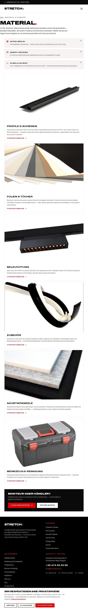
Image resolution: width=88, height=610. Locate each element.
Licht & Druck (50, 538)
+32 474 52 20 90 (57, 565)
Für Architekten (9, 572)
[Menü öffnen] (82, 9)
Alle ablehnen (26, 605)
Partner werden (47, 505)
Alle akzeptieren (45, 605)
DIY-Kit (48, 545)
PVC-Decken (50, 531)
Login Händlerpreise (20, 505)
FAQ (5, 582)
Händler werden (9, 558)
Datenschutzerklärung (18, 599)
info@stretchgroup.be (53, 569)
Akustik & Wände (51, 534)
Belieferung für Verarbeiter (13, 561)
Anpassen (11, 605)
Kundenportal (9, 586)
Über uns (7, 579)
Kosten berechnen (52, 548)
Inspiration (8, 575)
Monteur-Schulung (10, 568)
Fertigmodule (50, 541)
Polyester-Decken (52, 527)
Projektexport (9, 565)
